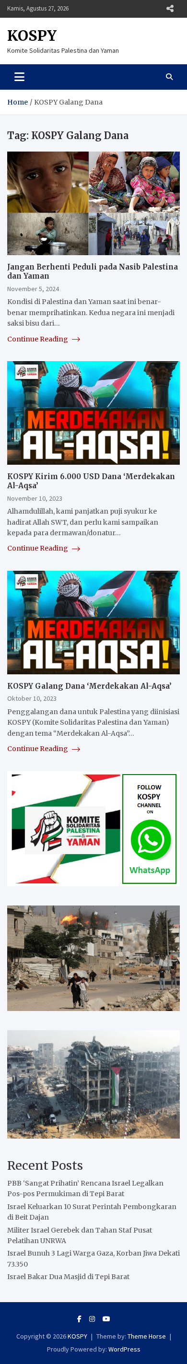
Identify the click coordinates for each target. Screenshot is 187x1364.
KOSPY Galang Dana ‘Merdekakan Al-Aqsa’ (89, 686)
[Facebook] (79, 1319)
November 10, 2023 (34, 498)
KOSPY (32, 35)
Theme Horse (147, 1336)
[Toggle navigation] (19, 76)
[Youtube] (106, 1319)
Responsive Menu (170, 8)
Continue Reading (38, 339)
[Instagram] (92, 1319)
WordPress (124, 1349)
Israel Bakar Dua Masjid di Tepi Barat (68, 1276)
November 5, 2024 (33, 288)
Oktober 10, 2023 (32, 698)
